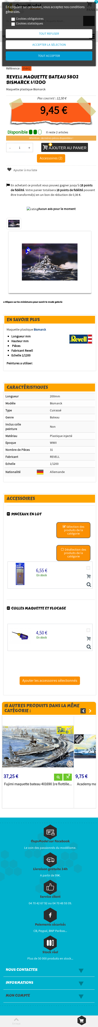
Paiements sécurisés (50, 924)
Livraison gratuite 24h (50, 869)
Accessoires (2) (51, 158)
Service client (50, 896)
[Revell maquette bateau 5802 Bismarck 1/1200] (14, 224)
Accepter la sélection (49, 45)
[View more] (58, 777)
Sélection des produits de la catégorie (74, 530)
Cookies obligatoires (30, 19)
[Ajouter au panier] (88, 576)
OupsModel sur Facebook (50, 841)
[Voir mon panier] (81, 1020)
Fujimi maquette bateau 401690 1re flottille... (38, 784)
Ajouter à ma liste (25, 170)
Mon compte (18, 995)
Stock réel (50, 952)
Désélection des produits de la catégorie (75, 552)
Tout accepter (49, 56)
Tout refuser (49, 33)
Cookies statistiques (29, 23)
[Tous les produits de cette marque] (81, 339)
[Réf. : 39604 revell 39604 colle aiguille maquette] (88, 647)
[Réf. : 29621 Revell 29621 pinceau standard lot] (88, 585)
